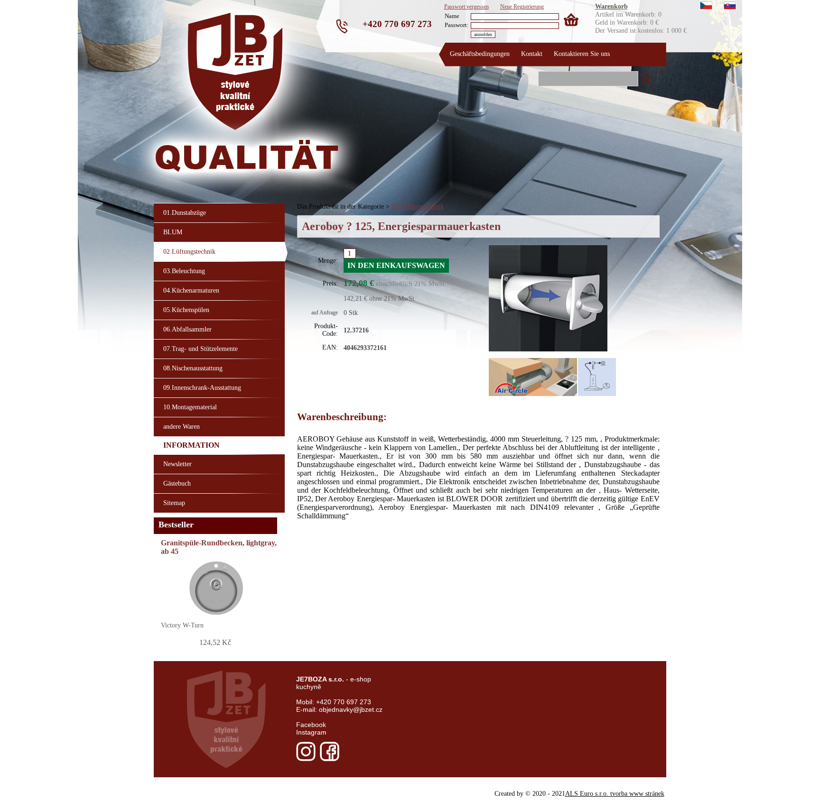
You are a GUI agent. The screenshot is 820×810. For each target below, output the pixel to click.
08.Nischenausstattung (193, 368)
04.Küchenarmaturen (191, 290)
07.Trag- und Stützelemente (200, 348)
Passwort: (457, 25)
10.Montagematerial (190, 407)
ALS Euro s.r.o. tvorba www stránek (614, 793)
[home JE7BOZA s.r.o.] (193, 49)
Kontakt (531, 53)
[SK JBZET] (729, 6)
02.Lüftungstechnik (417, 206)
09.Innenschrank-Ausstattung (202, 387)
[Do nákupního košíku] (568, 16)
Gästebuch (177, 483)
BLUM (172, 232)
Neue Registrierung (522, 6)
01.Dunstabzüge (184, 212)
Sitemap (174, 502)
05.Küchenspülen (186, 309)
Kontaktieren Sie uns (582, 53)
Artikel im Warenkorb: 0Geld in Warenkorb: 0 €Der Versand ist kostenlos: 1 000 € (641, 5)
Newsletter (177, 464)
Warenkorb (611, 6)
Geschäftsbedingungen (480, 53)
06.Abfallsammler (187, 329)
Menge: (328, 260)
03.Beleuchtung (184, 271)
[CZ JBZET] (706, 6)
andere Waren (181, 426)
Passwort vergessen (466, 6)
